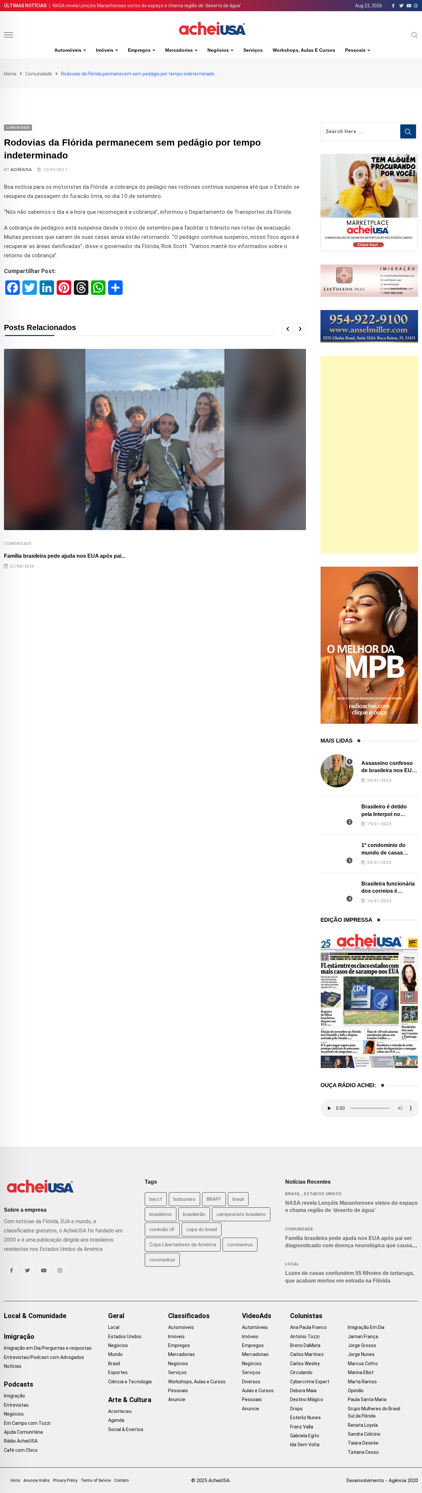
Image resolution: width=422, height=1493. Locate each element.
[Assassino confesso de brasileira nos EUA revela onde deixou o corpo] (336, 770)
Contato (121, 1480)
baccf (155, 1199)
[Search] (414, 35)
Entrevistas (16, 1405)
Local (292, 1264)
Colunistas (306, 1316)
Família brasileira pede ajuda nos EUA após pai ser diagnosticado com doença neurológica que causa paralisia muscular (348, 1245)
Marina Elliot (361, 1372)
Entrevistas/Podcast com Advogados (44, 1357)
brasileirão (194, 1214)
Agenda (116, 1420)
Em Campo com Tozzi (27, 1423)
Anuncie (176, 1399)
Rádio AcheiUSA (21, 1441)
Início (15, 1480)
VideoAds (256, 1316)
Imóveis (104, 50)
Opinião (356, 1390)
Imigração (19, 1336)
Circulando (301, 1372)
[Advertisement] (369, 454)
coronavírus (162, 1260)
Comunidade (38, 73)
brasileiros (160, 1214)
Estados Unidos (323, 1194)
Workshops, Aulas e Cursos (304, 50)
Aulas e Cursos (258, 1390)
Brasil (292, 1194)
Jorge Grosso (362, 1345)
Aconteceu (120, 1411)
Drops (296, 1408)
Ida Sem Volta (304, 1444)
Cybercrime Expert (309, 1381)
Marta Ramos (362, 1381)
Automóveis (67, 50)
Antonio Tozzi (304, 1336)
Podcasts (18, 1384)
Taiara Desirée (363, 1443)
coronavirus (240, 1245)
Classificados (189, 1316)
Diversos (251, 1381)
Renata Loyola (363, 1425)
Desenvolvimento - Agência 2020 (382, 1480)
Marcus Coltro (363, 1363)
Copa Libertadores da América (182, 1245)
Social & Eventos (125, 1429)
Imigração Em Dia (366, 1327)
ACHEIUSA (21, 169)
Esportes (118, 1372)
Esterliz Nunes (305, 1417)
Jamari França (363, 1336)
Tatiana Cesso (363, 1452)
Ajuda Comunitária (23, 1432)
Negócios (218, 50)
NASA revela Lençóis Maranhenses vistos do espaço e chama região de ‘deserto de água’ (147, 5)
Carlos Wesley (305, 1363)
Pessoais (355, 50)
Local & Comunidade (35, 1316)
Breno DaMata (305, 1345)
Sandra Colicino (364, 1434)
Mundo (115, 1354)
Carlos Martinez (307, 1354)
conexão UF (162, 1229)
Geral (116, 1316)
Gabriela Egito (304, 1435)
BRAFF (214, 1199)
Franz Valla (301, 1426)
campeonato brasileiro (241, 1214)
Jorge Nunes (361, 1354)
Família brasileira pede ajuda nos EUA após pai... (64, 556)
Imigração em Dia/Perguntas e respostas (48, 1348)
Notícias (12, 1366)
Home (10, 73)
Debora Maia (303, 1390)
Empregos (139, 50)
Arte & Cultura (129, 1400)
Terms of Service (96, 1480)
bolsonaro (184, 1199)
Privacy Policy (65, 1480)
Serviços (253, 50)
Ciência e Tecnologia (130, 1381)
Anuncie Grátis (36, 1480)
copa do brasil (201, 1229)
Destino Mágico (306, 1399)
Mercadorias (179, 50)
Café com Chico (21, 1450)
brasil (238, 1199)
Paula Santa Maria (367, 1399)
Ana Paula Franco (308, 1327)
